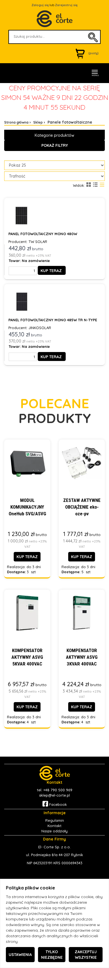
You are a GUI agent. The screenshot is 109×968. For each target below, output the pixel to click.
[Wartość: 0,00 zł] (81, 53)
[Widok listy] (102, 184)
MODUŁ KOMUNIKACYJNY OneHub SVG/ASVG (27, 507)
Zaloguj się (40, 5)
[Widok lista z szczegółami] (95, 184)
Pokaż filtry (54, 145)
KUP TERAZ (51, 270)
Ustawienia (20, 954)
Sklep (38, 122)
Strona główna (16, 122)
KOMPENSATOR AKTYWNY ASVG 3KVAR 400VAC (82, 657)
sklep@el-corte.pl (54, 795)
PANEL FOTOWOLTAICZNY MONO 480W (42, 234)
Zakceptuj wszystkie (86, 954)
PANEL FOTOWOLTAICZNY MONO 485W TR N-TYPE (52, 320)
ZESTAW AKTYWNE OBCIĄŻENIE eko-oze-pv (82, 507)
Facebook (57, 804)
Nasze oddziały (54, 831)
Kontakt (54, 825)
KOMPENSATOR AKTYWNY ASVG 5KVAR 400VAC (27, 657)
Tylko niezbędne (52, 954)
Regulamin (54, 820)
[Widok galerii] (88, 184)
